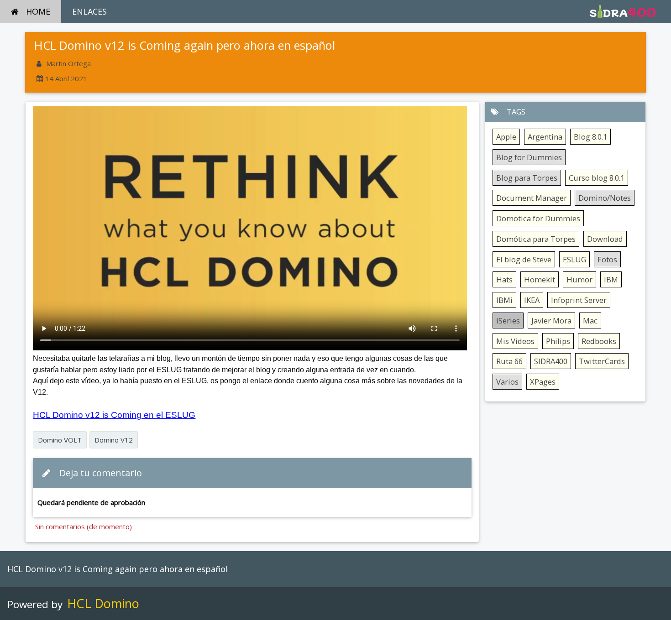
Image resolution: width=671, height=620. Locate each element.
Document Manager (531, 198)
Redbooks (599, 341)
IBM (611, 279)
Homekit (539, 279)
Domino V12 (113, 439)
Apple (506, 136)
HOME (38, 11)
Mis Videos (515, 341)
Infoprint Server (579, 300)
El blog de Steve (523, 259)
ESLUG (574, 259)
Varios (507, 381)
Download (605, 239)
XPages (543, 381)
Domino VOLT (60, 439)
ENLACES (89, 11)
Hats (504, 279)
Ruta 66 (509, 361)
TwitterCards (602, 361)
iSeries (508, 320)
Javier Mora (551, 320)
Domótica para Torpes (536, 239)
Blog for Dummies (529, 157)
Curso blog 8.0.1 (596, 177)
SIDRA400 (550, 361)
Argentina (545, 136)
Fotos (607, 259)
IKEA (532, 300)
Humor (579, 279)
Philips (558, 341)
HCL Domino (103, 603)
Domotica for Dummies (538, 218)
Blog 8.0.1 (590, 136)
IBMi (504, 300)
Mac (590, 320)
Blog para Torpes (526, 177)
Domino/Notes (604, 198)
